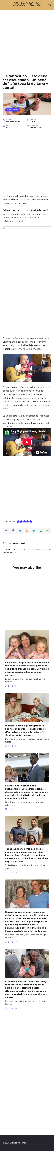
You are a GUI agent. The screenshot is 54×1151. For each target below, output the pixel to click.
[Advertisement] (27, 44)
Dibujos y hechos (27, 5)
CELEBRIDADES (12, 110)
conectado (31, 549)
